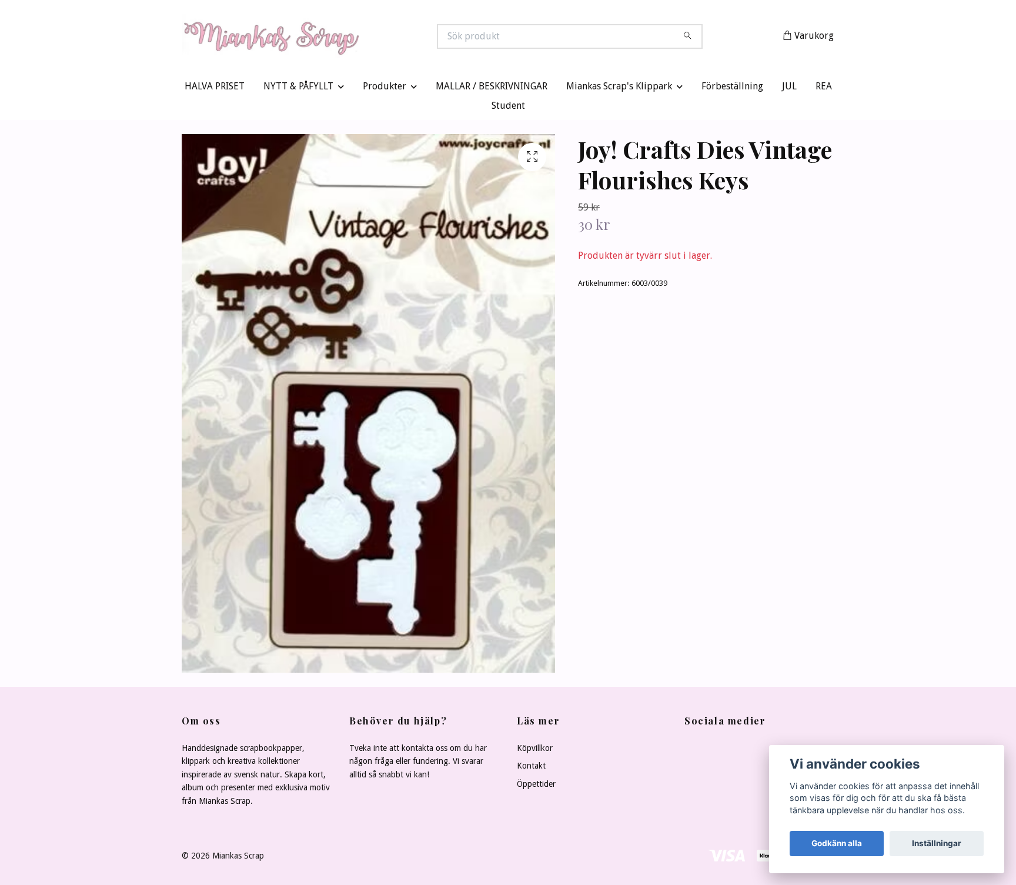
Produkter (384, 89)
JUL (789, 89)
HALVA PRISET (215, 89)
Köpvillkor (535, 751)
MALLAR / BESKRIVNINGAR (491, 89)
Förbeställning (732, 89)
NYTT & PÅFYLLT (298, 89)
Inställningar (936, 843)
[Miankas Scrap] (345, 38)
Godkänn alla (836, 843)
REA (824, 89)
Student (508, 108)
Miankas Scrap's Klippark (619, 89)
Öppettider (536, 786)
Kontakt (531, 768)
